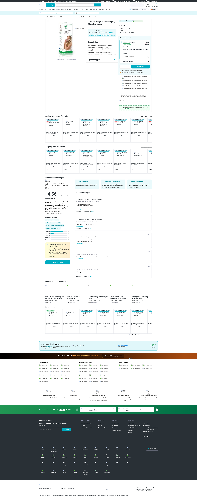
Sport (86, 9)
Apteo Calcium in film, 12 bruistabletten (120, 164)
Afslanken (75, 9)
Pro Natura (92, 26)
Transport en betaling (51, 1)
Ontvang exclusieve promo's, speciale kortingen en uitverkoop (53, 424)
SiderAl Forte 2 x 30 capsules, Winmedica (121, 324)
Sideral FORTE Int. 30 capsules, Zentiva (87, 324)
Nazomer (67, 17)
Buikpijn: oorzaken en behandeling (73, 297)
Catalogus (41, 1)
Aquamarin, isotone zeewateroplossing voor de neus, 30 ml (86, 164)
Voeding (81, 9)
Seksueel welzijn (103, 9)
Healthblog (155, 1)
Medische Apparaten (148, 431)
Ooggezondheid (93, 9)
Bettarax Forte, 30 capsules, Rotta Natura (53, 164)
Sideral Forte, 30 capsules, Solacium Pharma (137, 324)
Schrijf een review (58, 262)
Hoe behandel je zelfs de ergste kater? (98, 297)
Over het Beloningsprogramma (113, 356)
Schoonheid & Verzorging (54, 9)
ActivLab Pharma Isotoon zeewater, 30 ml (137, 164)
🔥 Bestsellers (153, 9)
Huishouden (146, 436)
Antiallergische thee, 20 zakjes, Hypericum (70, 164)
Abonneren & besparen (104, 1)
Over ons (65, 1)
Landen (100, 425)
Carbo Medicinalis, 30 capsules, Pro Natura (104, 133)
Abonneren (140, 66)
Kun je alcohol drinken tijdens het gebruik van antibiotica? (54, 297)
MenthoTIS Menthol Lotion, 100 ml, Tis (104, 164)
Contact (59, 1)
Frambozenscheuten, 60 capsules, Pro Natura (52, 133)
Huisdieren (145, 434)
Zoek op (98, 5)
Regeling (114, 427)
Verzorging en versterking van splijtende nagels (141, 297)
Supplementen (42, 9)
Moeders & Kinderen (66, 9)
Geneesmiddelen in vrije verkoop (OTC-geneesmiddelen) (150, 428)
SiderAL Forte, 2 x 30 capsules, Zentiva (70, 324)
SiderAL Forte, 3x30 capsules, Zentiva (53, 324)
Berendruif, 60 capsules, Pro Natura (121, 133)
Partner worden (73, 1)
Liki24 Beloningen (126, 1)
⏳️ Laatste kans (134, 9)
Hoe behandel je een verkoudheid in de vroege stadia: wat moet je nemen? (118, 297)
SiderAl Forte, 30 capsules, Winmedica (103, 324)
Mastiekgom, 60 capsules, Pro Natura (138, 133)
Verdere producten (146, 116)
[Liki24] (41, 485)
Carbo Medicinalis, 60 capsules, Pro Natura (87, 133)
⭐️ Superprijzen (144, 9)
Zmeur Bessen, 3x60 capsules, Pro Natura (70, 133)
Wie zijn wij (100, 423)
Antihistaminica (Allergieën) (56, 17)
